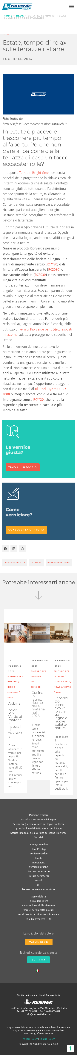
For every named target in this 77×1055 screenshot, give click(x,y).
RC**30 (52, 264)
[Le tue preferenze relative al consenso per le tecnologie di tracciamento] (70, 1048)
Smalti (38, 880)
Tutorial (38, 837)
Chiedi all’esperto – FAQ (39, 919)
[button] (71, 6)
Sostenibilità (38, 896)
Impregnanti (38, 862)
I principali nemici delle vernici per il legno (38, 828)
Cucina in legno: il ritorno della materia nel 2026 (38, 704)
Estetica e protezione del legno (38, 819)
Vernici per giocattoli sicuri (39, 910)
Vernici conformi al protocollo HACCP (38, 914)
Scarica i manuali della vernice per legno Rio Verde (38, 832)
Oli (38, 885)
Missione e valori (38, 815)
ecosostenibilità (14, 563)
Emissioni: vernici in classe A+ (38, 905)
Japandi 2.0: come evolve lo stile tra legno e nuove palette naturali (61, 712)
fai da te (36, 563)
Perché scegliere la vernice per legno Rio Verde (38, 824)
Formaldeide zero (38, 901)
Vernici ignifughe (38, 867)
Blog (20, 15)
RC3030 (40, 275)
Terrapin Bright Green (34, 173)
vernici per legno (58, 563)
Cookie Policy (47, 1039)
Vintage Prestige (39, 844)
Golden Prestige (38, 853)
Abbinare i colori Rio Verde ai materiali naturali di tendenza (15, 720)
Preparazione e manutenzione (38, 889)
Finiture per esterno (38, 871)
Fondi (38, 858)
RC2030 (53, 270)
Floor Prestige (38, 849)
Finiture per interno (38, 876)
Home (8, 15)
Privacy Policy (30, 1039)
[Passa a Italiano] (38, 969)
